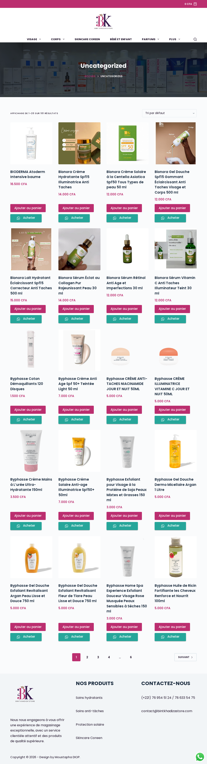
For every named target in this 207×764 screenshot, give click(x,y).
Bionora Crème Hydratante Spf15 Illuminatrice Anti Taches (73, 179)
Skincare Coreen (87, 39)
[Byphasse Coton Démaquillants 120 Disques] (31, 350)
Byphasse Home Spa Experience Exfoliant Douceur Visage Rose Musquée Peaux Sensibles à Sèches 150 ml (127, 598)
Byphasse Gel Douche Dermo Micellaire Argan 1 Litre (175, 484)
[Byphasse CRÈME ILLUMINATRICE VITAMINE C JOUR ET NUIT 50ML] (176, 350)
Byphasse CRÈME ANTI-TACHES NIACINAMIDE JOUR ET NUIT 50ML (127, 383)
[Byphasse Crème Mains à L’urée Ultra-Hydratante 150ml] (31, 451)
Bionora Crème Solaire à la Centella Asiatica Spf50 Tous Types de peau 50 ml (126, 179)
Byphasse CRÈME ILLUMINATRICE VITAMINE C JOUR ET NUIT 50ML (172, 386)
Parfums (148, 39)
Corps (56, 39)
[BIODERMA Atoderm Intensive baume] (31, 143)
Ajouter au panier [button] (28, 208)
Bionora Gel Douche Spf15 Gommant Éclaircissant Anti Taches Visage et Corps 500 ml (172, 182)
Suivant (183, 657)
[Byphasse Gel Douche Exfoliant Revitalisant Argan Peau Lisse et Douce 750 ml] (31, 557)
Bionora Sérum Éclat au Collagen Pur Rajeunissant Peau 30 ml (79, 285)
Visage (32, 39)
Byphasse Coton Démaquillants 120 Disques (26, 383)
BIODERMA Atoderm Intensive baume (27, 174)
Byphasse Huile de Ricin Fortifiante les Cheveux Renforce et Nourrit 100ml (175, 593)
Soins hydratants (89, 697)
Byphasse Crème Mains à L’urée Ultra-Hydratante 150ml (31, 484)
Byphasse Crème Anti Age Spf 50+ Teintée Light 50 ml (77, 383)
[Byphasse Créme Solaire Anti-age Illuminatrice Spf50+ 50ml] (79, 451)
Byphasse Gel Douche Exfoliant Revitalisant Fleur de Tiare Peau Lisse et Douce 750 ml (77, 593)
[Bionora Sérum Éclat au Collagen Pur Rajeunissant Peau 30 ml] (79, 249)
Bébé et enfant (121, 39)
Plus (172, 39)
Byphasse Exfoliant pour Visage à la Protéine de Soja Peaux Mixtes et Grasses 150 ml (127, 489)
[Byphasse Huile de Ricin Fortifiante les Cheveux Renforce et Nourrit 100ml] (176, 557)
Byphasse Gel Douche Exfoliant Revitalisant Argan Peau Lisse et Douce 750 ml (29, 593)
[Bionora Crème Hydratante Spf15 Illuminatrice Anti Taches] (79, 143)
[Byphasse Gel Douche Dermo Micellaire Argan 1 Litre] (176, 451)
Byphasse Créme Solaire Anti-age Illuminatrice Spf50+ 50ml (76, 487)
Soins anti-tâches (90, 711)
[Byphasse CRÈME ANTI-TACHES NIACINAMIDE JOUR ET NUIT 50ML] (128, 350)
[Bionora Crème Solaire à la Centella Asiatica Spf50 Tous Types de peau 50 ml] (128, 143)
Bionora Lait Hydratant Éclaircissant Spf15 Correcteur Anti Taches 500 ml (31, 285)
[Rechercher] (195, 39)
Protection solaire (90, 724)
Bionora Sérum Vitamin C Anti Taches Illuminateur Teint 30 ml (175, 285)
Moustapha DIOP (67, 757)
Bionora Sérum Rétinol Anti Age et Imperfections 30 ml (126, 282)
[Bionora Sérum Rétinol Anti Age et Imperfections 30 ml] (128, 249)
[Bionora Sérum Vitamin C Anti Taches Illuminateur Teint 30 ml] (176, 249)
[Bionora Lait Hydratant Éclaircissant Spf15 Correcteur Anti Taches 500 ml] (31, 249)
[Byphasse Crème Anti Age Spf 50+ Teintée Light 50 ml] (79, 350)
